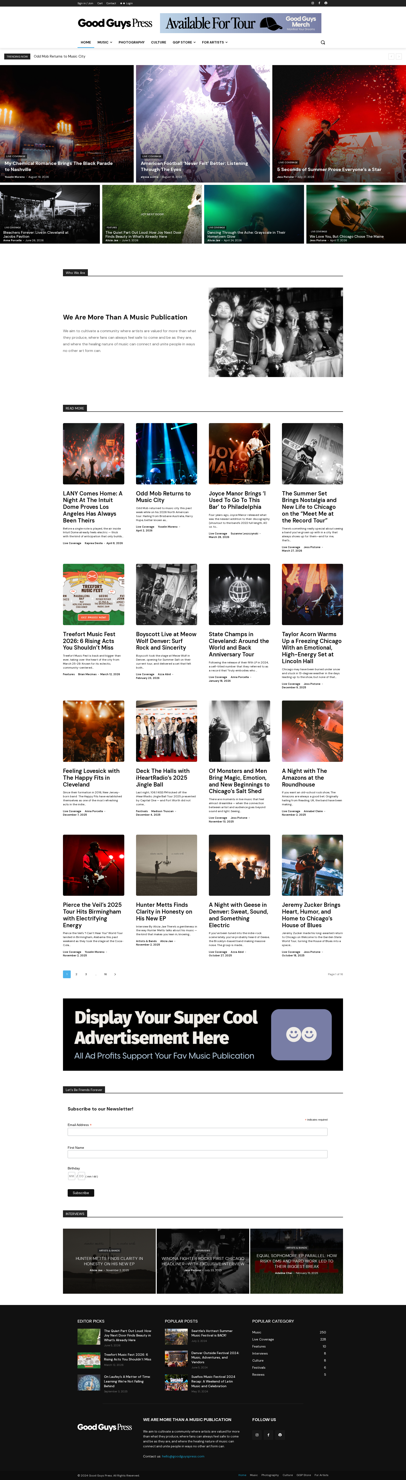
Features (112, 227)
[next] (399, 56)
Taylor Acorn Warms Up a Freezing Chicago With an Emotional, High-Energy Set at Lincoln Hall (312, 648)
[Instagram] (313, 3)
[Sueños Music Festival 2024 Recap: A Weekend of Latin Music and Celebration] (176, 1382)
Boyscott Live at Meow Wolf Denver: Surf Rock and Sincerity (166, 641)
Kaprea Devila (94, 543)
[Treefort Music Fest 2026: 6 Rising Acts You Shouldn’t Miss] (93, 594)
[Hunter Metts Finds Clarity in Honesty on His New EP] (166, 865)
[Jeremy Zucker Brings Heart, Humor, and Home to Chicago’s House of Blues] (312, 865)
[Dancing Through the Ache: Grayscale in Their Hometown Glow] (254, 214)
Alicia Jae (166, 941)
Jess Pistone (312, 547)
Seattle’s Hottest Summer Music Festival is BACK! (212, 1333)
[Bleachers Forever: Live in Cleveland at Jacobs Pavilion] (50, 214)
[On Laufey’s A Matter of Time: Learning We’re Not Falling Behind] (89, 1382)
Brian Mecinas (87, 674)
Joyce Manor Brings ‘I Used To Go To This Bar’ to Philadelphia (237, 500)
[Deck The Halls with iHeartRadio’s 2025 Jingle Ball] (166, 731)
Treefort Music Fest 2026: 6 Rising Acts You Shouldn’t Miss (89, 641)
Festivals (142, 811)
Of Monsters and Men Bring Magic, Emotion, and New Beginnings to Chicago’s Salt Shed (239, 781)
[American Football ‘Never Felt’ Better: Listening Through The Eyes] (203, 124)
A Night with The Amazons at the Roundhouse (304, 777)
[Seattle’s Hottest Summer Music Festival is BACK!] (176, 1337)
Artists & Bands (146, 941)
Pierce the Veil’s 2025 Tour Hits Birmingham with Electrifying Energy (92, 915)
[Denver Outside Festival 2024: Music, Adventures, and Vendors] (176, 1359)
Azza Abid (164, 674)
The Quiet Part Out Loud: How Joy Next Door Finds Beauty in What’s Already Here (127, 1335)
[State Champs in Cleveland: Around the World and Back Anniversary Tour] (239, 594)
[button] (322, 42)
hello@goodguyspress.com (183, 1456)
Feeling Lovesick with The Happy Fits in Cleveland (91, 777)
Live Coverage (15, 156)
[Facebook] (319, 3)
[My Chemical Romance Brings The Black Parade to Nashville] (67, 124)
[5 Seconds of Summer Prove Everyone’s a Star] (339, 124)
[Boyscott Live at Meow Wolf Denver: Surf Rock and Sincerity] (166, 594)
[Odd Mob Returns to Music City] (166, 453)
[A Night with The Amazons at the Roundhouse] (312, 731)
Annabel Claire (313, 811)
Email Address (80, 1125)
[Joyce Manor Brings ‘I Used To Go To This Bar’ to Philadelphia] (239, 453)
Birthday (74, 1168)
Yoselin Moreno (168, 526)
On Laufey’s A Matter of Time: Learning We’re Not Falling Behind (127, 1381)
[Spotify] (325, 3)
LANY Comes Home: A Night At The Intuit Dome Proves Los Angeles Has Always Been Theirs (110, 56)
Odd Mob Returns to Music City (163, 497)
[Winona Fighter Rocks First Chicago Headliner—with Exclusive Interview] (203, 1261)
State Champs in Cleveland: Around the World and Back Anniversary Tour (239, 644)
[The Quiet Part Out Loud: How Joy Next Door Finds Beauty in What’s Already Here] (152, 214)
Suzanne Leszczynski (244, 533)
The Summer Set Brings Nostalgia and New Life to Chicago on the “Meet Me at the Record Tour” (309, 507)
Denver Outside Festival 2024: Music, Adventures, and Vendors (215, 1357)
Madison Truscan (162, 811)
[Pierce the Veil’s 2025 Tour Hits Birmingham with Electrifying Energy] (93, 865)
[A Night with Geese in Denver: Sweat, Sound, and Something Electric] (239, 865)
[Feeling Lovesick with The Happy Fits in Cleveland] (93, 731)
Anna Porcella (240, 677)
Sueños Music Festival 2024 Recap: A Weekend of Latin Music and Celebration (213, 1381)
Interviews (203, 1250)
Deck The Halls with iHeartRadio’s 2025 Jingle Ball (163, 777)
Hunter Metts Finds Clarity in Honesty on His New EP (164, 911)
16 (105, 974)
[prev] (391, 56)
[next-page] (115, 974)
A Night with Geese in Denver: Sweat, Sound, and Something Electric (238, 915)
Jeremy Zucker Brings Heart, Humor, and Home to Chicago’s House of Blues (311, 915)
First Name (76, 1147)
